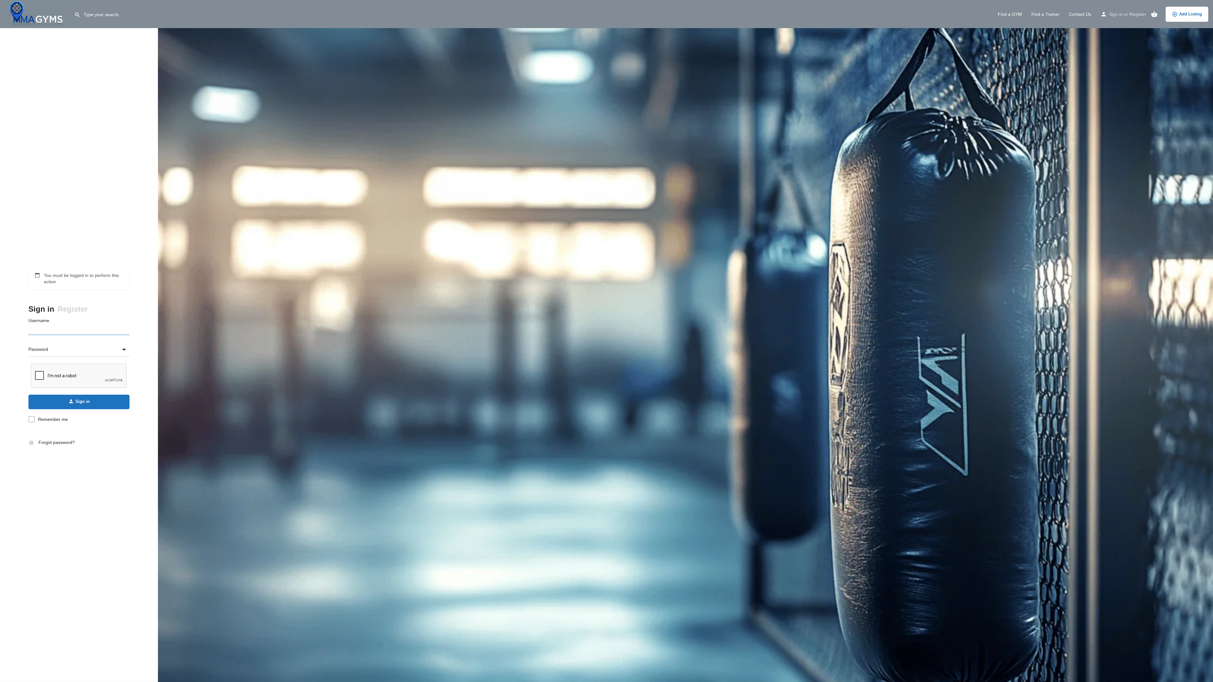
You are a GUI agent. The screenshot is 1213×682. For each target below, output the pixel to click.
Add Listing (1190, 14)
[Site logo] (37, 13)
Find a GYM (1010, 14)
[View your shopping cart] (1154, 14)
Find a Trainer (1045, 14)
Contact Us (1080, 14)
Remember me (53, 419)
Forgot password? (56, 442)
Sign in (1116, 14)
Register (1137, 14)
